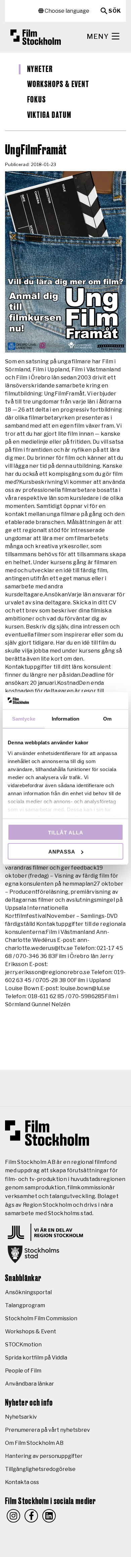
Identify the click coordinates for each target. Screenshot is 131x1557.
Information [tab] (65, 719)
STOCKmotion (23, 1344)
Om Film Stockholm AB (34, 1443)
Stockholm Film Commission (41, 1318)
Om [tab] (107, 719)
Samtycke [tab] (23, 719)
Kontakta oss (22, 1482)
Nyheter (40, 69)
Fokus (36, 99)
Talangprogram (25, 1305)
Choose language (66, 11)
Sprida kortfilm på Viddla (36, 1357)
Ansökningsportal (28, 1292)
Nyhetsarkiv (21, 1417)
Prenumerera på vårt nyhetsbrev (47, 1430)
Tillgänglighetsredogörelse (40, 1469)
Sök (114, 11)
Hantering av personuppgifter (44, 1456)
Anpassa (61, 852)
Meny (99, 36)
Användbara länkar (29, 1384)
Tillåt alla (65, 832)
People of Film (23, 1370)
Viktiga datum (49, 115)
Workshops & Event (58, 84)
